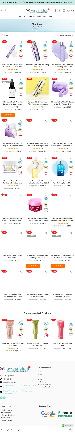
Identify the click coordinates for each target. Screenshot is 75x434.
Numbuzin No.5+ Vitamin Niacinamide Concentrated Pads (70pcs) (62, 144)
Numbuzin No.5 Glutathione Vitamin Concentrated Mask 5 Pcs (12, 219)
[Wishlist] (21, 42)
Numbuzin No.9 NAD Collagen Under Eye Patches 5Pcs (62, 103)
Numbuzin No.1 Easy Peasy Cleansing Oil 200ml (62, 295)
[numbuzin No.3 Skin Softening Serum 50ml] (12, 242)
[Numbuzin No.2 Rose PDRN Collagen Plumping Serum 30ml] (62, 204)
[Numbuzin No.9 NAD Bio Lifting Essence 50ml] (37, 51)
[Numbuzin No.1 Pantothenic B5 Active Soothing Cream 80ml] (62, 242)
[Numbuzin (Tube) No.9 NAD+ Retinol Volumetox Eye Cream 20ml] (37, 129)
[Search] (72, 10)
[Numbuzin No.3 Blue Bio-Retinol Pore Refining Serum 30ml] (62, 167)
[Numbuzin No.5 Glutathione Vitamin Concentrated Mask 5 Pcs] (12, 204)
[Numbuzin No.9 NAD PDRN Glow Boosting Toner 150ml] (62, 51)
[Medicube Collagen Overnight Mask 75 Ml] (13, 329)
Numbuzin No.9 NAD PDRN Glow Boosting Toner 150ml (62, 66)
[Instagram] (4, 397)
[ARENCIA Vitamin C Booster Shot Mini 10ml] (37, 329)
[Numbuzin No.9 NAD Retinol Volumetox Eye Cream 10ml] (12, 51)
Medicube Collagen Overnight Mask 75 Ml (13, 344)
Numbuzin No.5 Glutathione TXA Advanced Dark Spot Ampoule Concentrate (38, 103)
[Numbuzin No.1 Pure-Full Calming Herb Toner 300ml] (12, 280)
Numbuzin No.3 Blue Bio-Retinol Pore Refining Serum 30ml (62, 182)
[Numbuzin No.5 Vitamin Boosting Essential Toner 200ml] (37, 167)
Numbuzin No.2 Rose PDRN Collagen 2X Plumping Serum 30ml (37, 219)
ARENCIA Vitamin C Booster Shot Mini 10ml (37, 344)
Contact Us (51, 16)
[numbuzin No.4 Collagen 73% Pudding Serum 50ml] (37, 242)
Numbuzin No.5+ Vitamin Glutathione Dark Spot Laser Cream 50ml (13, 182)
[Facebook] (1, 397)
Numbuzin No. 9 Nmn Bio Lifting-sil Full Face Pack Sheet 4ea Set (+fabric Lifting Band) (12, 144)
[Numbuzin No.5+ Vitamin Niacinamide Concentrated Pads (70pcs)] (62, 129)
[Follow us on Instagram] (6, 10)
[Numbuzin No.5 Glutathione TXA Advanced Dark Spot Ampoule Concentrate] (37, 88)
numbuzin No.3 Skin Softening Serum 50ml (12, 257)
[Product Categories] (60, 10)
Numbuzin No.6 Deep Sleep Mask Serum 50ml (37, 295)
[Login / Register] (55, 10)
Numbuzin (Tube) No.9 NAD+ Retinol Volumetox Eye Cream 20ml (37, 144)
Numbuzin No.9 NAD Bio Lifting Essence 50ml (37, 66)
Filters (5, 35)
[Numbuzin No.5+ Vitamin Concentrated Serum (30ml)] (12, 88)
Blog (44, 16)
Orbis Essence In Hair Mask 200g (62, 344)
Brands (39, 16)
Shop (25, 16)
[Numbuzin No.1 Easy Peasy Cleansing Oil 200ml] (62, 280)
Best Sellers (32, 16)
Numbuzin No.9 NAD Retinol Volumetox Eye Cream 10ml (12, 66)
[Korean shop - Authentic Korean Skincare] (37, 10)
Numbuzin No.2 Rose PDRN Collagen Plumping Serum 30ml (62, 219)
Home (20, 16)
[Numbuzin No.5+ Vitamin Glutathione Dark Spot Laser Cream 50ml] (12, 167)
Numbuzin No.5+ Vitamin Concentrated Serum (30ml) (12, 103)
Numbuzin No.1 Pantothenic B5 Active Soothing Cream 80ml (62, 257)
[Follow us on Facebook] (2, 10)
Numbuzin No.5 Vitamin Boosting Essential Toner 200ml (37, 182)
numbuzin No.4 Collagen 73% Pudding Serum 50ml (37, 257)
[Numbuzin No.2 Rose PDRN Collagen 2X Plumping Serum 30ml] (37, 204)
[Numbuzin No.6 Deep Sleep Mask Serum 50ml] (37, 280)
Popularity (68, 35)
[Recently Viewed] (70, 429)
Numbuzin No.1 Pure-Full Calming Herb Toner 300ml (12, 295)
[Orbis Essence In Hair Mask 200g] (62, 329)
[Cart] (64, 10)
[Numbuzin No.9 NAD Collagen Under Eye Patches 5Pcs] (62, 88)
